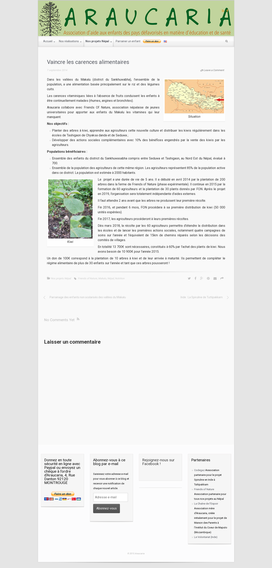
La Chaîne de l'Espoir (206, 503)
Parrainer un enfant (128, 41)
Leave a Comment (214, 70)
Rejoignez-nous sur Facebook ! (158, 462)
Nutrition (120, 278)
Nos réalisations (69, 41)
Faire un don (152, 41)
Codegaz (199, 470)
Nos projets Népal (97, 41)
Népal (111, 278)
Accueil (48, 41)
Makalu (102, 278)
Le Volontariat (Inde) (205, 537)
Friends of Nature (87, 278)
